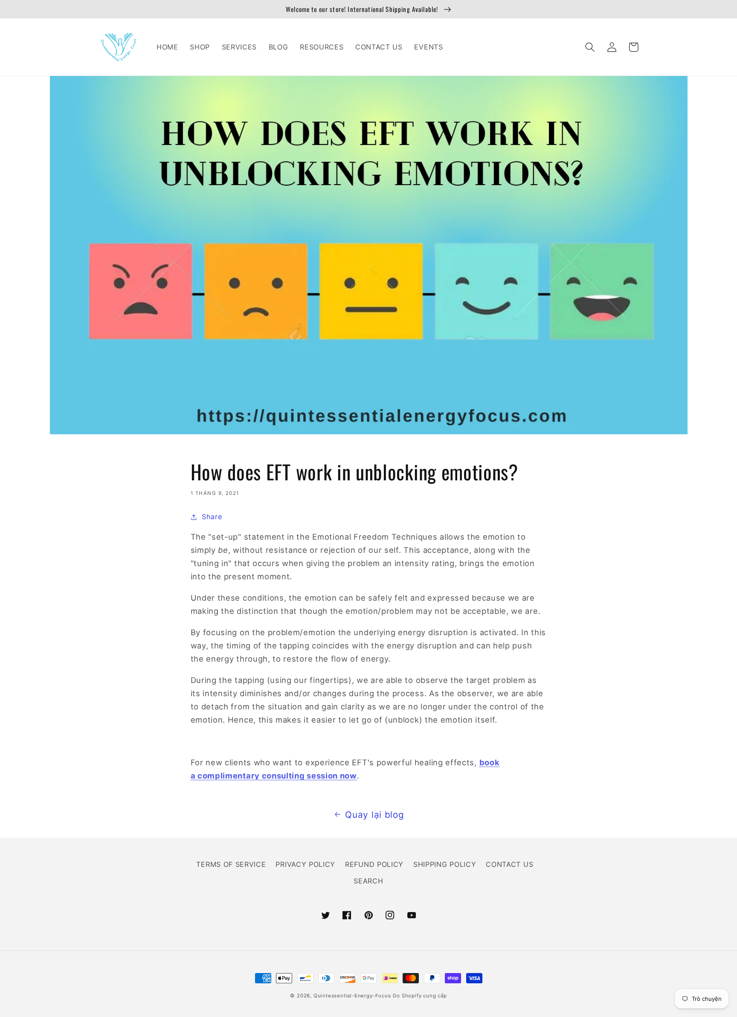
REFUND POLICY (374, 864)
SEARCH (368, 881)
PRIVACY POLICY (305, 864)
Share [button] (212, 516)
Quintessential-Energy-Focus (352, 996)
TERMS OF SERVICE (231, 864)
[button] (590, 47)
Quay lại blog (374, 814)
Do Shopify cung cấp (420, 996)
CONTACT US (509, 864)
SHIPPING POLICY (444, 864)
